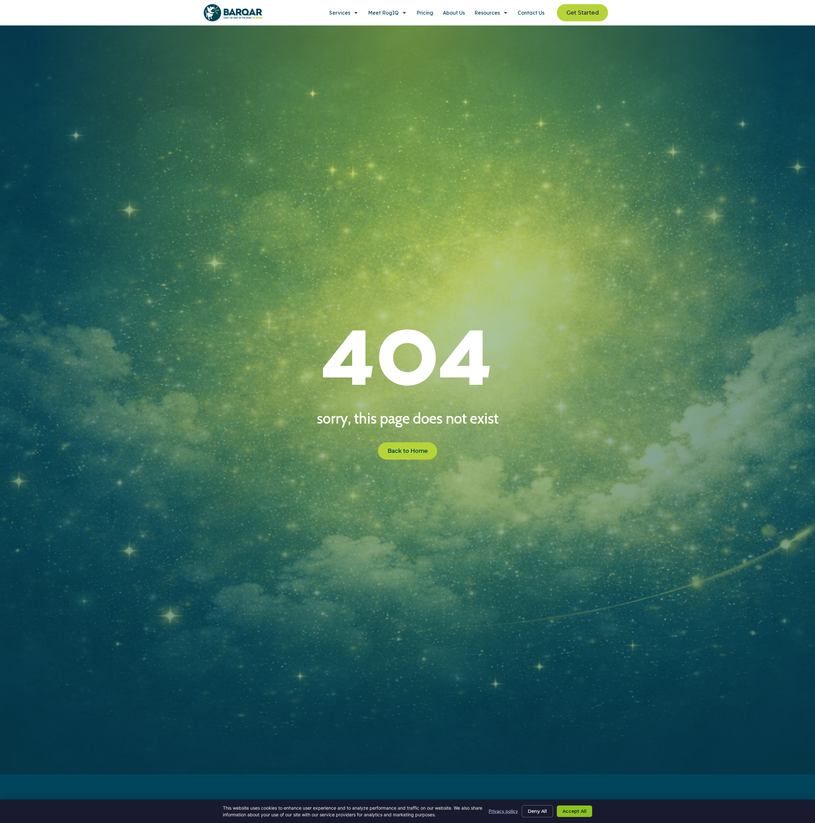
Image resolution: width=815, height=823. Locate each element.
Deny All (537, 811)
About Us (454, 13)
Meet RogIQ (383, 13)
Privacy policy (503, 811)
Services (339, 13)
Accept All (574, 811)
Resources (487, 13)
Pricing (424, 13)
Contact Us (531, 13)
